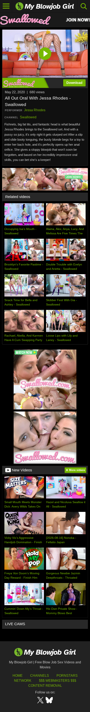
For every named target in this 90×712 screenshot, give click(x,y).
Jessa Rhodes (34, 110)
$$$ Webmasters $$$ (57, 680)
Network (22, 680)
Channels (39, 675)
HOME (18, 675)
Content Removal (45, 685)
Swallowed (28, 117)
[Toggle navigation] (6, 6)
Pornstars (67, 675)
